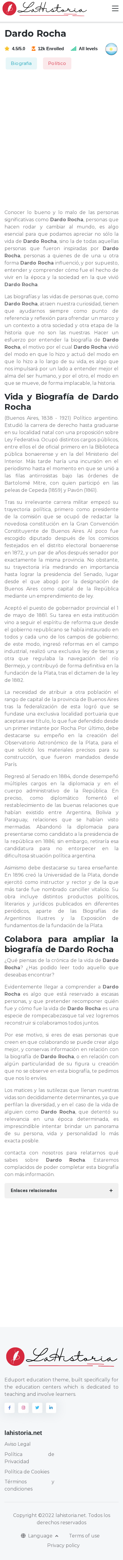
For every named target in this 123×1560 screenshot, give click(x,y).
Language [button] (41, 1536)
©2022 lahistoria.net (62, 1515)
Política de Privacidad (29, 1457)
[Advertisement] (61, 140)
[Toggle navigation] (115, 8)
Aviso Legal (17, 1444)
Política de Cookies (26, 1472)
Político (57, 63)
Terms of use (84, 1536)
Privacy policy (63, 1545)
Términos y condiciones (29, 1485)
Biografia (21, 63)
